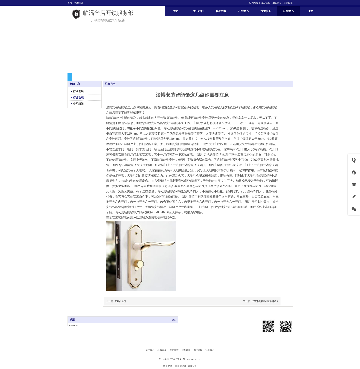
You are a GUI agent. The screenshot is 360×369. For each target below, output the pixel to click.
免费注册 (78, 2)
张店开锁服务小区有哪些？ (265, 301)
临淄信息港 (180, 366)
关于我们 (150, 350)
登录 (70, 2)
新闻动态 (174, 350)
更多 (174, 320)
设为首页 (253, 2)
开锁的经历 (120, 301)
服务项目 (186, 350)
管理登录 (192, 366)
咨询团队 (198, 350)
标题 (72, 319)
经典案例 (162, 350)
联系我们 (210, 350)
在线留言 (276, 2)
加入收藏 (265, 2)
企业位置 (288, 2)
